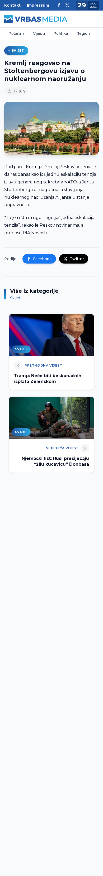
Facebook (42, 258)
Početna (16, 33)
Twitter (77, 258)
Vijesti (39, 33)
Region (83, 33)
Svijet (18, 50)
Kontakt (12, 5)
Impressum (38, 5)
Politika (60, 33)
